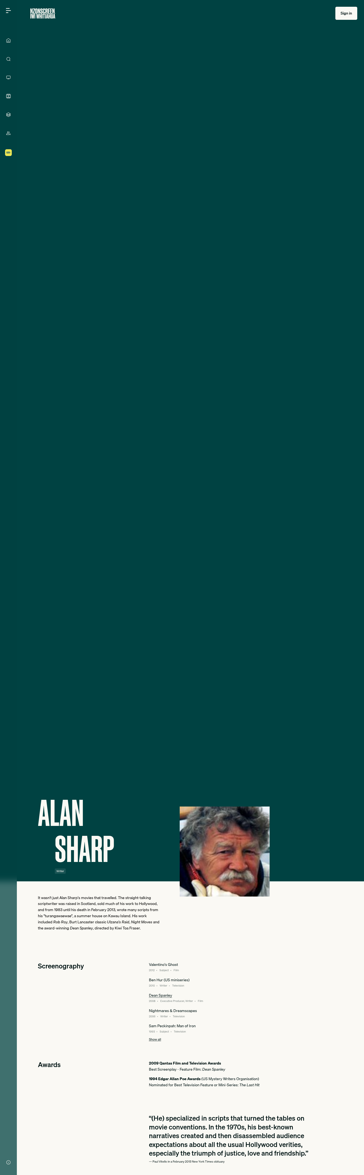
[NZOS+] (8, 153)
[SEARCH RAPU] (8, 59)
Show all (155, 1039)
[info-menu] (8, 1162)
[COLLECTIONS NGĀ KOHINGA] (8, 114)
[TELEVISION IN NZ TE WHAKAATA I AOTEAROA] (8, 77)
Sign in (346, 13)
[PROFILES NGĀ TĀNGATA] (8, 133)
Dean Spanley (160, 995)
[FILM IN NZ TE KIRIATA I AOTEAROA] (8, 96)
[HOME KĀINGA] (8, 40)
